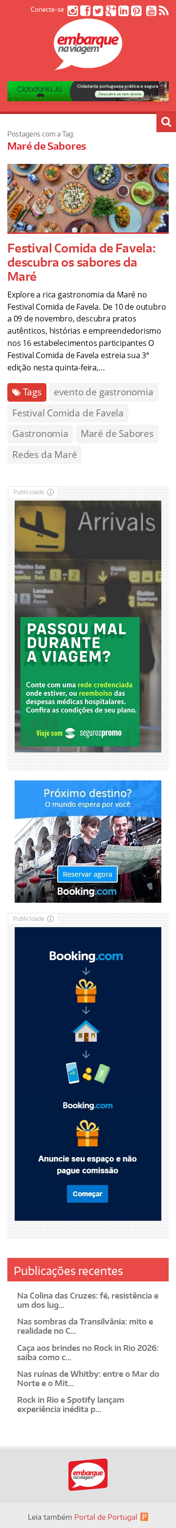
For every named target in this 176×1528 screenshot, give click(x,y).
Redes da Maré (44, 454)
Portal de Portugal (105, 1517)
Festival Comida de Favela (68, 413)
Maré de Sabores (117, 433)
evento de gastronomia (104, 392)
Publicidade (28, 492)
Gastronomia (40, 433)
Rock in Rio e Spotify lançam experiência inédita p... (70, 1404)
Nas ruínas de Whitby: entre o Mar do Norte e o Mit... (88, 1378)
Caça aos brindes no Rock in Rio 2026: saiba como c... (87, 1352)
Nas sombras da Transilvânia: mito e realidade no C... (85, 1326)
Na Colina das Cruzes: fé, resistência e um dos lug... (87, 1300)
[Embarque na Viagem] (88, 64)
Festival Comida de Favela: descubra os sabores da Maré (81, 262)
